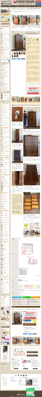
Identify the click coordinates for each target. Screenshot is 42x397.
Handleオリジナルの (6, 97)
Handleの (5, 95)
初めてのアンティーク (21, 381)
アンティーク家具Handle (14, 348)
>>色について (23, 277)
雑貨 (32, 8)
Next (38, 341)
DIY (3, 385)
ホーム (2, 6)
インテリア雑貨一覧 (4, 241)
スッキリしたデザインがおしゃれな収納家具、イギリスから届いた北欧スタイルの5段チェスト (16, 26)
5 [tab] (28, 29)
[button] (12, 41)
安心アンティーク (11, 6)
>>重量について (37, 280)
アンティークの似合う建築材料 (5, 92)
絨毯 (35, 8)
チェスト (5, 380)
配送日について (28, 332)
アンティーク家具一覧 (37, 96)
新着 (5, 6)
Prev (13, 341)
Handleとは (20, 379)
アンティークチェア (5, 8)
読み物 (25, 6)
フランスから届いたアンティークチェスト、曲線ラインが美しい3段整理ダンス (24, 26)
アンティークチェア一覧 (5, 103)
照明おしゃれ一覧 (4, 192)
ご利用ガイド (34, 6)
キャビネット (5, 381)
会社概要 (29, 6)
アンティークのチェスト (25, 348)
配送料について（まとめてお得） (31, 299)
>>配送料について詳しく (21, 289)
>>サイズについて (38, 275)
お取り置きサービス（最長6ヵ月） (16, 301)
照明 (22, 8)
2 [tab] (24, 29)
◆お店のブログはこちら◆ (5, 361)
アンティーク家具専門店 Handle (22, 377)
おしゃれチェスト (30, 348)
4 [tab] (27, 29)
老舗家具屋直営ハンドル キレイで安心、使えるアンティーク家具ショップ (7, 3)
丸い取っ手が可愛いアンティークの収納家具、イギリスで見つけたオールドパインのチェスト (31, 26)
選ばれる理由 (20, 380)
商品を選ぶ (3, 377)
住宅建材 (39, 8)
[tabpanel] (24, 21)
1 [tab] (23, 29)
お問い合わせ (39, 6)
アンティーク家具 (11, 8)
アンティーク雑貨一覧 (4, 210)
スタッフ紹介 (20, 384)
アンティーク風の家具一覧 (5, 157)
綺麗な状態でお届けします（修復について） (17, 299)
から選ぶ (4, 65)
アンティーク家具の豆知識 (4, 363)
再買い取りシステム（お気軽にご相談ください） (32, 301)
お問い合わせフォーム (37, 387)
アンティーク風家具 (27, 8)
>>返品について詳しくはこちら (22, 295)
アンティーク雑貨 (18, 8)
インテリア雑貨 (4, 384)
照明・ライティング (5, 383)
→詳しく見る (38, 388)
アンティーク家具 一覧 (4, 26)
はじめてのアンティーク (19, 6)
